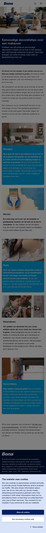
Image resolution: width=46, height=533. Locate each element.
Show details (37, 527)
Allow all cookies (23, 512)
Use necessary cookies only (23, 519)
